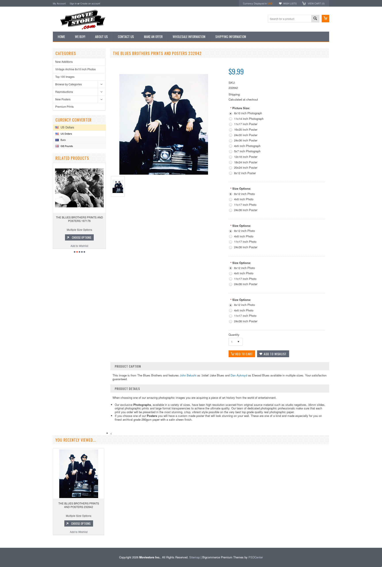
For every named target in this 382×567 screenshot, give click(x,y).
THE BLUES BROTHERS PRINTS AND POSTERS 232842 (78, 505)
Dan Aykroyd (239, 375)
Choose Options (82, 237)
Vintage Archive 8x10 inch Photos (75, 69)
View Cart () (316, 3)
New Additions (64, 61)
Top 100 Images (64, 76)
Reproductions (64, 92)
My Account (59, 3)
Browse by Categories (68, 84)
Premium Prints (64, 106)
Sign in (73, 3)
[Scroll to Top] (0, 541)
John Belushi (188, 375)
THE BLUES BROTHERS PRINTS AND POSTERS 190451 (79, 219)
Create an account (90, 3)
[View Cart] (325, 18)
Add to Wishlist (79, 246)
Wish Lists (290, 3)
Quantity (234, 334)
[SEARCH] (315, 19)
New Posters (63, 99)
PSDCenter (255, 557)
